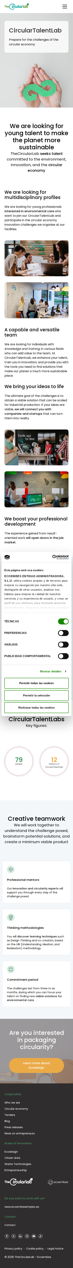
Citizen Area (12, 1158)
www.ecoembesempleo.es (21, 1207)
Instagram (27, 1236)
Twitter (13, 1236)
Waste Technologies (17, 1164)
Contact (10, 1225)
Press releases (13, 1127)
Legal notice (55, 1248)
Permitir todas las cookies (36, 683)
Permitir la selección (36, 695)
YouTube (33, 1236)
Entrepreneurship (15, 1170)
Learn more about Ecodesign (36, 1065)
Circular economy (16, 1109)
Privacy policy (13, 1248)
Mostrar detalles (51, 671)
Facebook (6, 1236)
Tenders (9, 1115)
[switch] (63, 633)
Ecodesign (11, 1152)
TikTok (40, 1236)
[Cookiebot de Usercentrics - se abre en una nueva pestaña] (52, 557)
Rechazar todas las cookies (36, 707)
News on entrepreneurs (19, 1133)
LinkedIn (20, 1236)
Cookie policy (35, 1248)
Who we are (12, 1102)
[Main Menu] (65, 6)
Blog (7, 1121)
